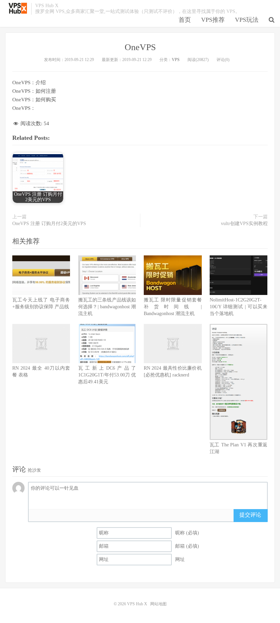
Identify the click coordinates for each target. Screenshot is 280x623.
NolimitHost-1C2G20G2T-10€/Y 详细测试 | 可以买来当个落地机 (238, 306)
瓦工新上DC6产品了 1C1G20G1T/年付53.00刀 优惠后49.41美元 (107, 375)
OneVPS (140, 47)
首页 (185, 19)
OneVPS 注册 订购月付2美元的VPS (49, 223)
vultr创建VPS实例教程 (244, 223)
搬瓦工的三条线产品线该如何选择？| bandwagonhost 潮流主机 (107, 306)
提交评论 (250, 515)
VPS (176, 59)
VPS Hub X (18, 8)
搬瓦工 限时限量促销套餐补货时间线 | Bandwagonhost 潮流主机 (172, 306)
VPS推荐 (213, 19)
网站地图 (158, 604)
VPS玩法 (246, 19)
